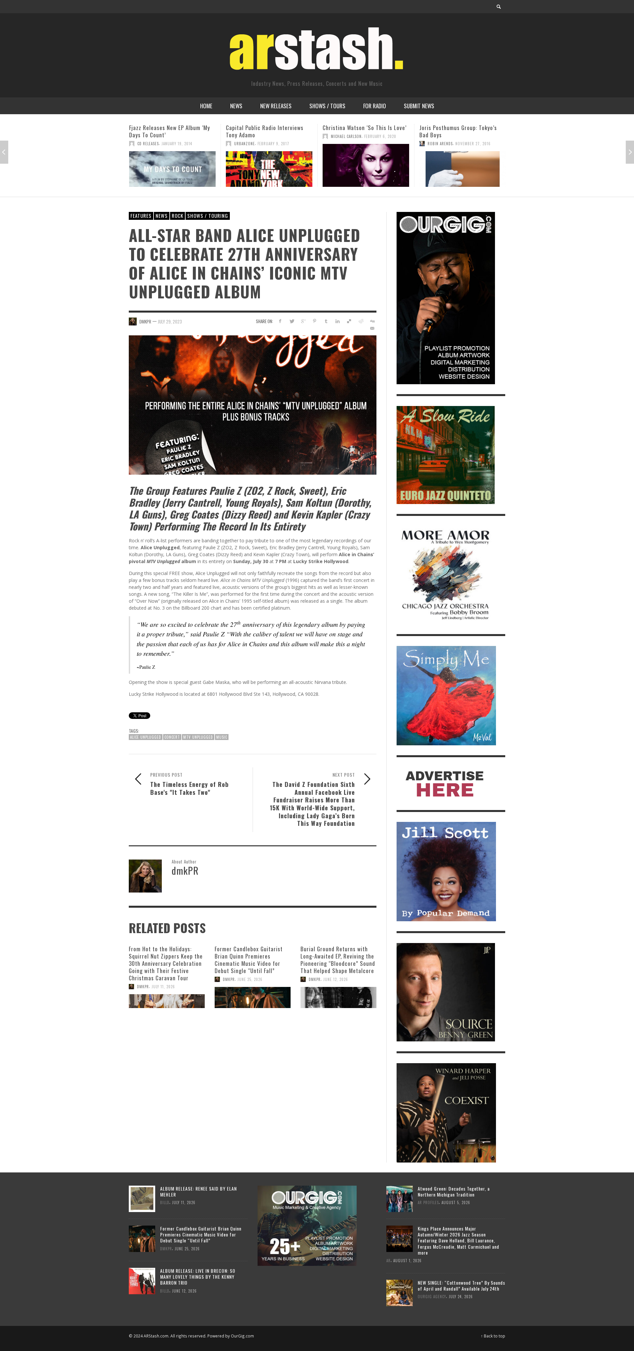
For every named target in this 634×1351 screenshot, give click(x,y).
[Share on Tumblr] (326, 321)
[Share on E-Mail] (372, 328)
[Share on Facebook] (280, 321)
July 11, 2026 (163, 986)
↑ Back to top (493, 1335)
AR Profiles (428, 1202)
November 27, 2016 (376, 143)
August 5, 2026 (455, 1202)
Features (141, 215)
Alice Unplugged (145, 737)
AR (388, 1260)
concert (172, 737)
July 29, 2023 (170, 321)
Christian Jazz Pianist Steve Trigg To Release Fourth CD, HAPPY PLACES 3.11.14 (461, 134)
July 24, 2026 (461, 1297)
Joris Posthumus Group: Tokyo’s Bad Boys (361, 131)
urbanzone (147, 143)
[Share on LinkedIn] (337, 321)
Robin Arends (343, 143)
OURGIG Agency (432, 1297)
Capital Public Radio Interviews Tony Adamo (168, 131)
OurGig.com (242, 1335)
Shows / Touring (207, 215)
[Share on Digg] (372, 321)
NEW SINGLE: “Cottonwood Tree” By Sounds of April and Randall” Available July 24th (461, 1285)
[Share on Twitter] (291, 321)
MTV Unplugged (198, 737)
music (221, 737)
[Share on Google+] (303, 321)
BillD (164, 1202)
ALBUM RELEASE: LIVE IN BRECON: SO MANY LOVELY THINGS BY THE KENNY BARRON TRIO (197, 1276)
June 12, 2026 (335, 979)
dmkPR (145, 321)
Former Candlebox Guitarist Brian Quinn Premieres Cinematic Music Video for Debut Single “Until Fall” (249, 960)
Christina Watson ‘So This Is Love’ (268, 127)
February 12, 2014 (457, 150)
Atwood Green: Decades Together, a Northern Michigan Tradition (454, 1191)
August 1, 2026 (407, 1260)
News (162, 215)
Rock (177, 215)
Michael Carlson (249, 136)
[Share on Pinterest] (314, 321)
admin (433, 150)
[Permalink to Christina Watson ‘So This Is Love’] (269, 165)
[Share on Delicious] (349, 321)
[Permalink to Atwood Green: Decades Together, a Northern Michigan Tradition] (399, 1198)
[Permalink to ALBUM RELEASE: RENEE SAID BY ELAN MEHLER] (142, 1198)
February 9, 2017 (177, 143)
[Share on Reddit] (360, 321)
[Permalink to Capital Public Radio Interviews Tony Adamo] (172, 169)
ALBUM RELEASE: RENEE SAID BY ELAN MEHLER (198, 1191)
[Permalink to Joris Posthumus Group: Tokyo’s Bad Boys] (366, 169)
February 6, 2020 (283, 136)
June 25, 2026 (250, 979)
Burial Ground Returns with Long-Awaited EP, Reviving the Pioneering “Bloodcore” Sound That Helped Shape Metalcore (337, 960)
